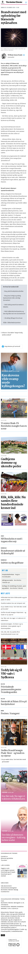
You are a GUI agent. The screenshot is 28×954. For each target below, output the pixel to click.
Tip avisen (4, 860)
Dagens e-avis (5, 868)
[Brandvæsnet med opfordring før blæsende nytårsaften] (14, 38)
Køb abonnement (6, 886)
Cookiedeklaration (17, 931)
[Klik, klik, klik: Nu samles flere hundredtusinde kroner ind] (14, 482)
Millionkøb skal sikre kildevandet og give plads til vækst (14, 598)
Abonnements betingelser (9, 888)
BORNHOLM (3, 548)
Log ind (2, 3)
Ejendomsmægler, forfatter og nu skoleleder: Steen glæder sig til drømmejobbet (12, 626)
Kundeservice (5, 892)
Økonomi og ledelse (7, 858)
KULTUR (3, 684)
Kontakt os (4, 856)
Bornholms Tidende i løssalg (9, 890)
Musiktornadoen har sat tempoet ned (13, 603)
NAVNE (2, 711)
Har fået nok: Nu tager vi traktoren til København (13, 619)
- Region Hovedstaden (11, 575)
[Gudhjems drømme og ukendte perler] (14, 444)
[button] (26, 2)
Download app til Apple (8, 872)
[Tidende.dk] (14, 2)
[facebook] (2, 935)
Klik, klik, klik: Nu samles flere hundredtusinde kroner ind (10, 633)
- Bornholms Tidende (14, 587)
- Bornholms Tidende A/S (11, 581)
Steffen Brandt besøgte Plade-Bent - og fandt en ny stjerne (13, 613)
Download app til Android (6, 875)
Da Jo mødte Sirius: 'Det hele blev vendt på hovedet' (13, 608)
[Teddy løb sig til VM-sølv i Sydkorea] (14, 651)
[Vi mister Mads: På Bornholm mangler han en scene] (14, 408)
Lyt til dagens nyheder (8, 870)
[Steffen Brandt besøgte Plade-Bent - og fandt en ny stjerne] (14, 732)
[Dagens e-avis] (22, 871)
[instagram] (4, 935)
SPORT (2, 536)
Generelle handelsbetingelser (10, 929)
